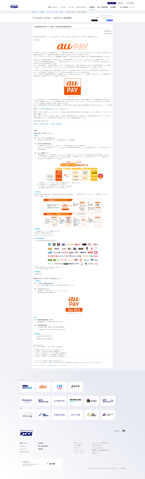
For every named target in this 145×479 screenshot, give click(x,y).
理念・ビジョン (24, 443)
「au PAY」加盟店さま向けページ (48, 109)
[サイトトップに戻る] (14, 6)
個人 (130, 7)
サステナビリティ (24, 452)
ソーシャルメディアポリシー (98, 448)
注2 (51, 319)
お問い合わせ (112, 3)
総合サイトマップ (78, 443)
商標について (95, 452)
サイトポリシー (77, 448)
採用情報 (40, 449)
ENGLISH (121, 3)
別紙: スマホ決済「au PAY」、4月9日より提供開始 (47, 124)
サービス (22, 446)
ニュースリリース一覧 (52, 12)
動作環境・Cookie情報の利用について (101, 450)
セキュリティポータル (97, 445)
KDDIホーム (35, 12)
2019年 (61, 12)
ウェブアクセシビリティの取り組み (100, 443)
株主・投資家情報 (43, 446)
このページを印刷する (102, 17)
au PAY (38, 40)
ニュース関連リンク (78, 445)
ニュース (22, 449)
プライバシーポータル (79, 450)
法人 (133, 7)
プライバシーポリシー (79, 452)
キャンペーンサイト (55, 187)
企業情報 (42, 12)
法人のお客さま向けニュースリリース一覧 (56, 365)
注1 (89, 65)
